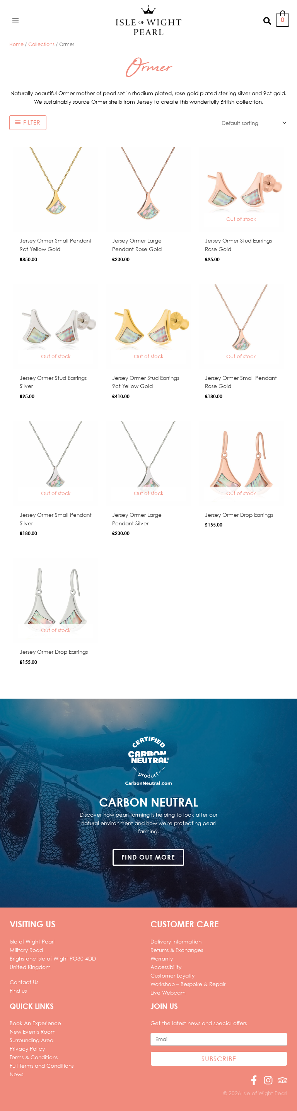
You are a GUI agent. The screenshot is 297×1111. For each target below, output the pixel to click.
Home (16, 44)
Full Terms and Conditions (41, 1065)
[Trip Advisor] (282, 1080)
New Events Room (33, 1031)
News (16, 1074)
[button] (267, 20)
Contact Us (24, 982)
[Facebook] (254, 1080)
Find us (18, 990)
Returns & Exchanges (176, 950)
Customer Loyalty (172, 975)
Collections (41, 44)
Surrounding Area (31, 1040)
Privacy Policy (27, 1048)
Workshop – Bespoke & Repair (187, 984)
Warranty (161, 958)
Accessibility (165, 967)
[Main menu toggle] (15, 20)
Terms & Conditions (34, 1057)
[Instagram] (268, 1080)
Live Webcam (168, 992)
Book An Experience (35, 1023)
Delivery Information (175, 941)
